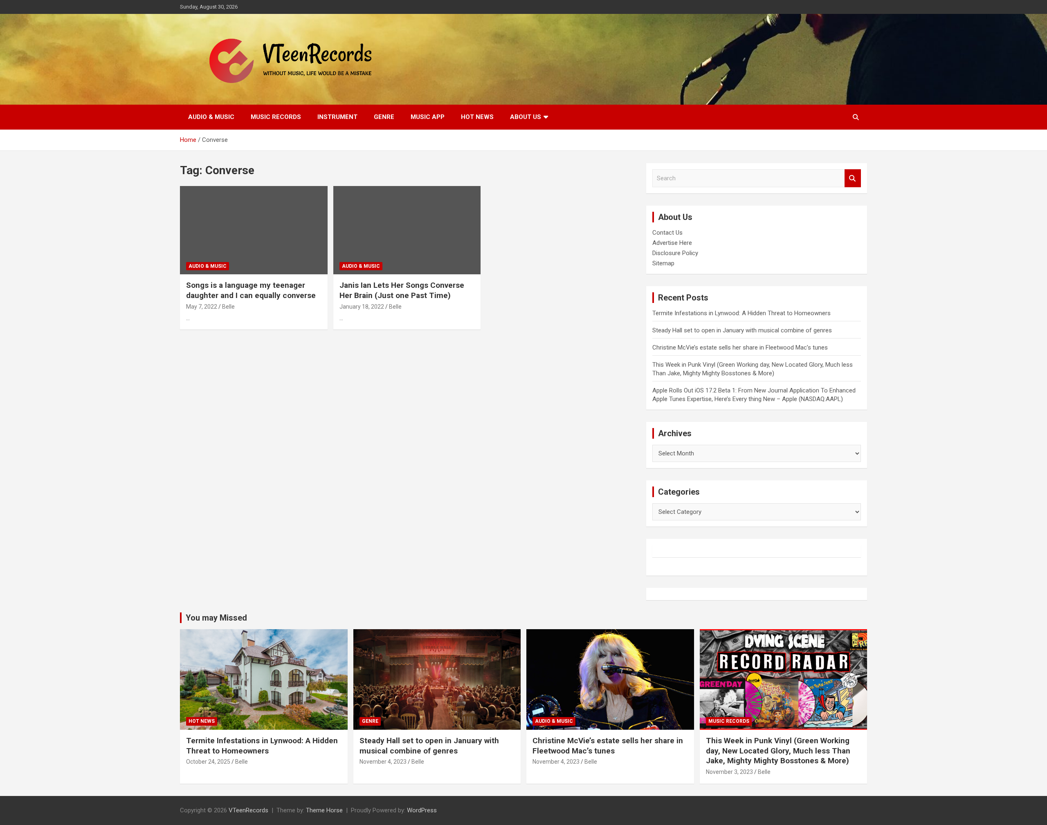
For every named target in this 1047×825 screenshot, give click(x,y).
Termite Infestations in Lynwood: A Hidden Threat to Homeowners (741, 313)
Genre (384, 117)
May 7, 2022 (201, 306)
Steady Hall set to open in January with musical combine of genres (742, 330)
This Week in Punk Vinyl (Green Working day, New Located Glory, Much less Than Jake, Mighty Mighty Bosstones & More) (778, 750)
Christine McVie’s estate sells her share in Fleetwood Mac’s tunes (740, 347)
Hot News (477, 117)
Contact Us (667, 232)
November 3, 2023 (729, 772)
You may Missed (216, 618)
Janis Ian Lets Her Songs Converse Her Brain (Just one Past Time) (401, 290)
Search (853, 178)
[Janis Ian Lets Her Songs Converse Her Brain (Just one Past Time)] (407, 230)
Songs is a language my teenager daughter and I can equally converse (251, 290)
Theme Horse (324, 810)
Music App (428, 117)
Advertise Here (672, 243)
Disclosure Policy (675, 253)
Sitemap (663, 263)
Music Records (276, 117)
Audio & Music (211, 117)
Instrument (337, 117)
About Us (525, 117)
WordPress (422, 810)
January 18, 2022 (361, 306)
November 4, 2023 (383, 761)
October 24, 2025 (208, 761)
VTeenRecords (248, 810)
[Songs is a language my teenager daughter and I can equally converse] (254, 230)
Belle (228, 306)
